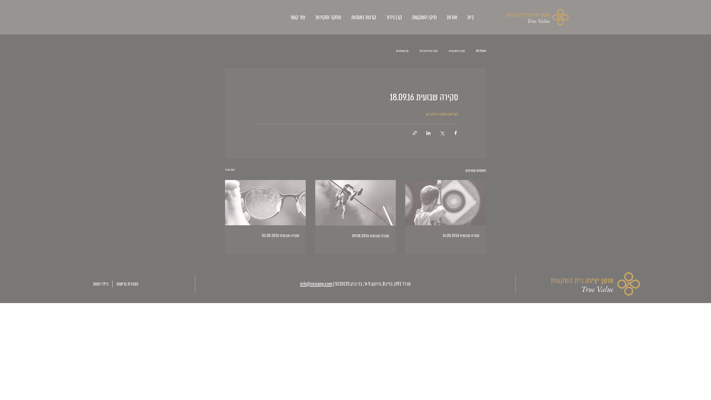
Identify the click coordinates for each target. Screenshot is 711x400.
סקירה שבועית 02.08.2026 (280, 235)
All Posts (481, 51)
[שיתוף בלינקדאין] (428, 133)
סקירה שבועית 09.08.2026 (370, 236)
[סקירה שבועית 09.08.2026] (355, 203)
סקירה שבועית (457, 51)
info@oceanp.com (316, 284)
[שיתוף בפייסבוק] (455, 133)
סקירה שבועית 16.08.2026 (460, 235)
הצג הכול (230, 170)
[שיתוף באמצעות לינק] (414, 133)
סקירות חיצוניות (429, 51)
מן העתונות (402, 51)
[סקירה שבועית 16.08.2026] (445, 202)
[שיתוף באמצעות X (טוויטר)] (442, 133)
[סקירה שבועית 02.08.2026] (265, 202)
